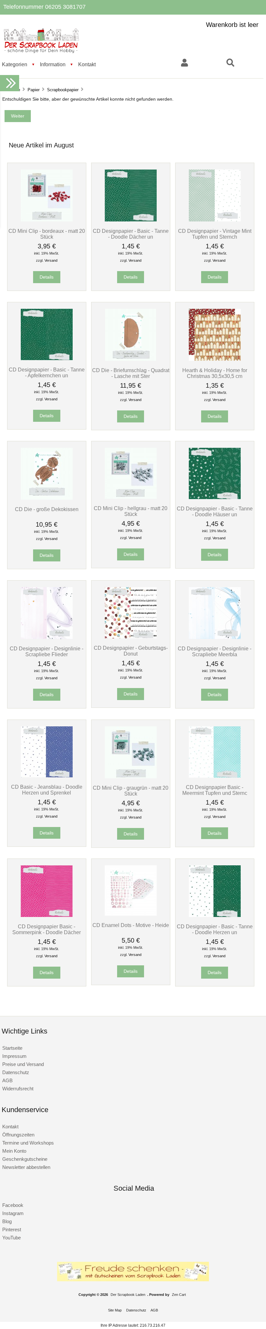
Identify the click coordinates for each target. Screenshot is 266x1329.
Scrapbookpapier (63, 89)
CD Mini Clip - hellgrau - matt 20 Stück (130, 511)
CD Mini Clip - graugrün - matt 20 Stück (130, 790)
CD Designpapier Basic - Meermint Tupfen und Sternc (214, 790)
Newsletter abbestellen (26, 1167)
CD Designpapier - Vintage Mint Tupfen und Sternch (214, 234)
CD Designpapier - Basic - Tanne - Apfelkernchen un (47, 372)
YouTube (11, 1237)
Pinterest (11, 1229)
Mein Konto (14, 1151)
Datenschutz (15, 1072)
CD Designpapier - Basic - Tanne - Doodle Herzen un (215, 929)
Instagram (13, 1213)
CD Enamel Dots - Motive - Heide (130, 925)
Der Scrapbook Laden (128, 1295)
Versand (50, 260)
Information (53, 64)
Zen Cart (179, 1295)
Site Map (115, 1310)
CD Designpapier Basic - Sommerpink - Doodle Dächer (46, 929)
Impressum (14, 1056)
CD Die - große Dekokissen (47, 509)
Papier (34, 89)
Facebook (12, 1205)
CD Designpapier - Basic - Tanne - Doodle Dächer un (131, 234)
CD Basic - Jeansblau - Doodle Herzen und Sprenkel (46, 790)
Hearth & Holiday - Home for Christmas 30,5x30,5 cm (214, 373)
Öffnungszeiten (18, 1134)
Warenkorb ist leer (232, 24)
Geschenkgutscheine (24, 1159)
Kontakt (87, 64)
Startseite (12, 1048)
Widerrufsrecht (17, 1088)
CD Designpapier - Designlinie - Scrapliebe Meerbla (214, 651)
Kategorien (14, 64)
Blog (7, 1221)
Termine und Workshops (28, 1143)
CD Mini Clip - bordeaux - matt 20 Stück (46, 234)
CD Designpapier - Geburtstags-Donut (131, 651)
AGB (7, 1080)
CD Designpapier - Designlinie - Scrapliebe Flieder (46, 651)
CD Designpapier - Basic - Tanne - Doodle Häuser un (215, 511)
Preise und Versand (23, 1064)
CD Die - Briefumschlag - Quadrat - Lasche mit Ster (130, 373)
